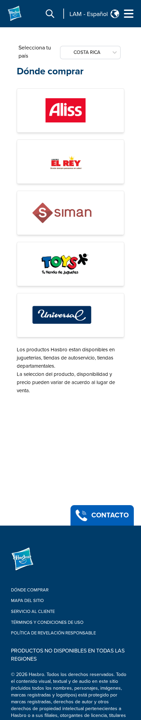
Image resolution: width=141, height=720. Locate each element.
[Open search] (50, 14)
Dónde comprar (50, 71)
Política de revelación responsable (53, 633)
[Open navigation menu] (129, 13)
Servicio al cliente (33, 611)
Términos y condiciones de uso (47, 622)
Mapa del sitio (27, 600)
